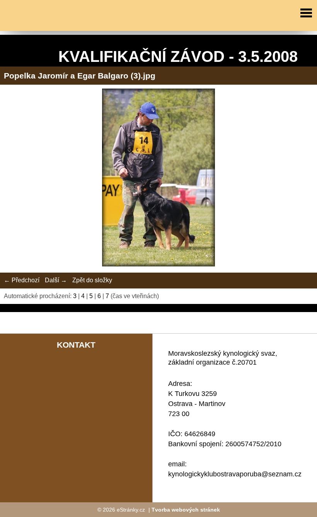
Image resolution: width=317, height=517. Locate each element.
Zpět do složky (92, 280)
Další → (56, 280)
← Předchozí (21, 280)
